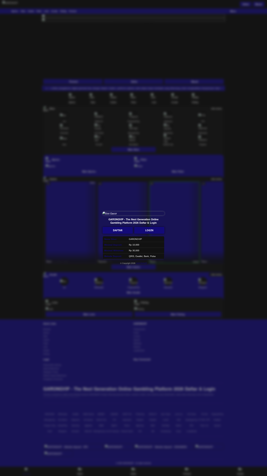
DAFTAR (118, 230)
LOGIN (149, 230)
